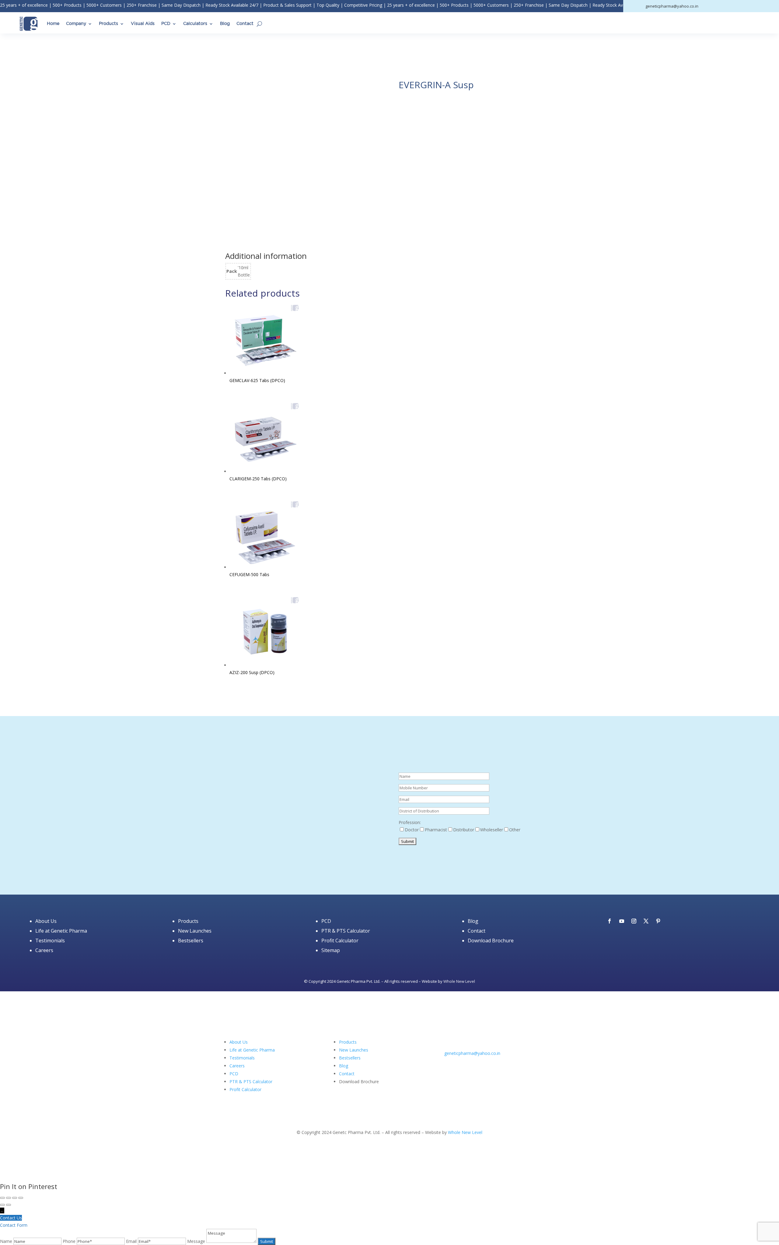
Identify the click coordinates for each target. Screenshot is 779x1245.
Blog (225, 24)
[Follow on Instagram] (634, 921)
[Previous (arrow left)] (2, 1205)
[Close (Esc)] (20, 1198)
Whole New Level (459, 981)
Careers (44, 950)
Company (76, 24)
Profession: (410, 822)
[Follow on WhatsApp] (486, 1061)
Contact (244, 24)
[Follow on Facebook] (609, 921)
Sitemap (330, 950)
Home (53, 24)
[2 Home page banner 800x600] (302, 862)
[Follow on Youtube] (622, 921)
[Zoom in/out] (2, 1198)
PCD (165, 24)
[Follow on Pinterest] (658, 921)
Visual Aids (143, 24)
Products (108, 24)
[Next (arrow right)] (8, 1205)
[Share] (14, 1198)
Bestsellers (190, 940)
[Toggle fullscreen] (8, 1198)
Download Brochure (491, 940)
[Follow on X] (646, 921)
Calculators (195, 24)
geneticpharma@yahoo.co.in (472, 1053)
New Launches (194, 930)
